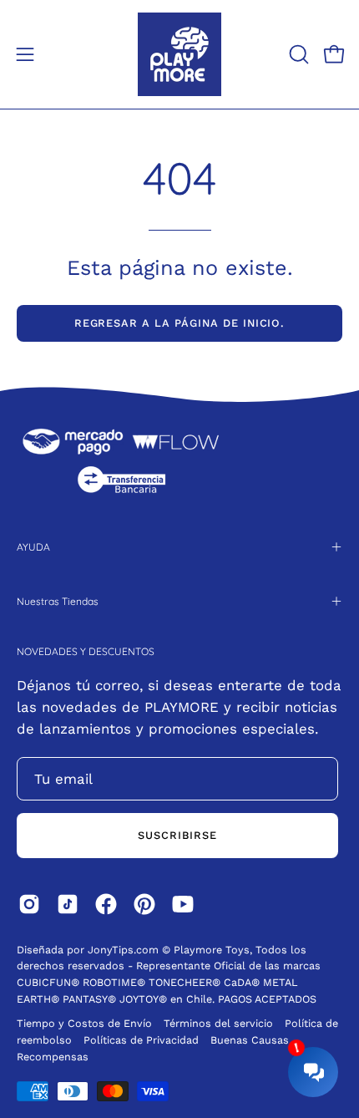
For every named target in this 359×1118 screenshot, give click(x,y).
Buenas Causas (249, 1040)
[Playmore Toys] (179, 54)
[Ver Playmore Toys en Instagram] (29, 904)
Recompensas (52, 1056)
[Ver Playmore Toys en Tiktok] (67, 904)
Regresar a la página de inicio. (180, 323)
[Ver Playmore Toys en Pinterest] (144, 904)
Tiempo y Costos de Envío (84, 1023)
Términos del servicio (218, 1023)
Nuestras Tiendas (58, 601)
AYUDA (33, 547)
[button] (297, 54)
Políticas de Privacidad (142, 1040)
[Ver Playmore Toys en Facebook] (106, 904)
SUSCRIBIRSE (177, 835)
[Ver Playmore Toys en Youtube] (182, 904)
